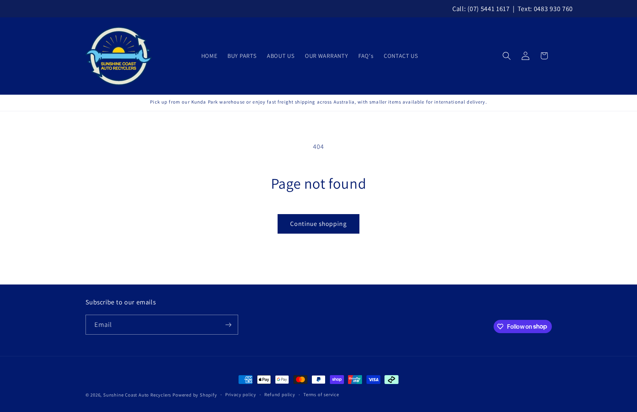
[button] (506, 55)
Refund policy (279, 394)
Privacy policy (240, 394)
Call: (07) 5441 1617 (481, 8)
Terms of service (321, 394)
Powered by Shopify (195, 395)
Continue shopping (318, 223)
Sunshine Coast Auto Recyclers (137, 395)
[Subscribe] (228, 325)
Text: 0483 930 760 (545, 8)
